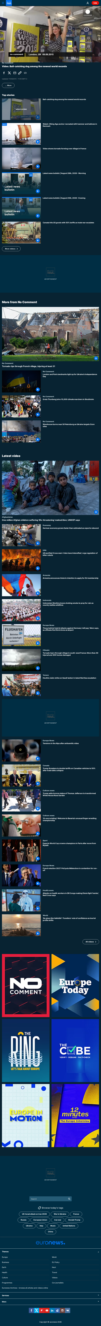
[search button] (69, 1198)
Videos (54, 1277)
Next (54, 1267)
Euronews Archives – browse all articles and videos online (25, 1288)
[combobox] (50, 1198)
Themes (5, 1252)
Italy (41, 1226)
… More (8, 85)
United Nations (69, 1226)
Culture (5, 1277)
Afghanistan (7, 517)
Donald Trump (74, 1220)
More (4, 1302)
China (50, 1232)
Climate (46, 650)
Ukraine (29, 1226)
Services (5, 1295)
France (76, 1214)
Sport (45, 840)
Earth (4, 1267)
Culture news (48, 790)
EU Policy (55, 1262)
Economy (47, 525)
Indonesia (47, 600)
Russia (23, 1220)
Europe (5, 1257)
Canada (46, 765)
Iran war (57, 1220)
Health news (48, 890)
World (45, 915)
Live (95, 3)
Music (53, 1226)
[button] (11, 248)
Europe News (48, 625)
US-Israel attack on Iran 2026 (34, 1214)
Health (4, 1272)
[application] (50, 34)
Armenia (46, 575)
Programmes (7, 1283)
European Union (40, 1220)
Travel (54, 1272)
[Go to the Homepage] (9, 3)
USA (44, 550)
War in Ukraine (60, 1214)
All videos (90, 942)
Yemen (46, 675)
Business (5, 1262)
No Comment (7, 363)
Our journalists (57, 1283)
